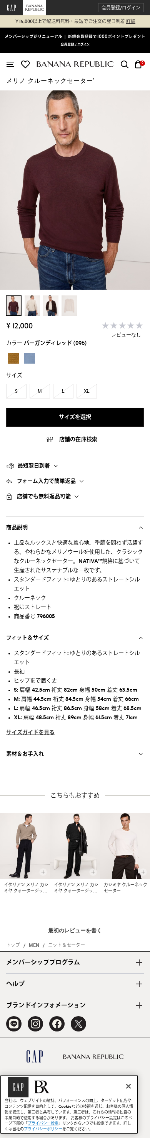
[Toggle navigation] (10, 64)
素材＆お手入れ (25, 754)
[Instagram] (35, 1023)
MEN (34, 945)
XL (87, 391)
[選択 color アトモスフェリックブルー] (29, 358)
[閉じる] (128, 1086)
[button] (120, 7)
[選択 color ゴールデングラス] (13, 358)
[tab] (75, 466)
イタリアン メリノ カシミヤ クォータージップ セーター (26, 888)
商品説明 (17, 527)
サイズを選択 (75, 417)
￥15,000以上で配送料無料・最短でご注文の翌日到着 (75, 21)
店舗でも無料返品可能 (44, 496)
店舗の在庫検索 (78, 439)
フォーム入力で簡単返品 (46, 481)
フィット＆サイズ (27, 638)
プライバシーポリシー (43, 1129)
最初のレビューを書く (75, 930)
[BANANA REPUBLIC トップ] (75, 64)
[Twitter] (78, 1023)
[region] (69, 1104)
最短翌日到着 (34, 466)
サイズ (14, 375)
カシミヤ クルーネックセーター (125, 888)
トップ (13, 945)
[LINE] (14, 1023)
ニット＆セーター (66, 945)
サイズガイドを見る (30, 732)
